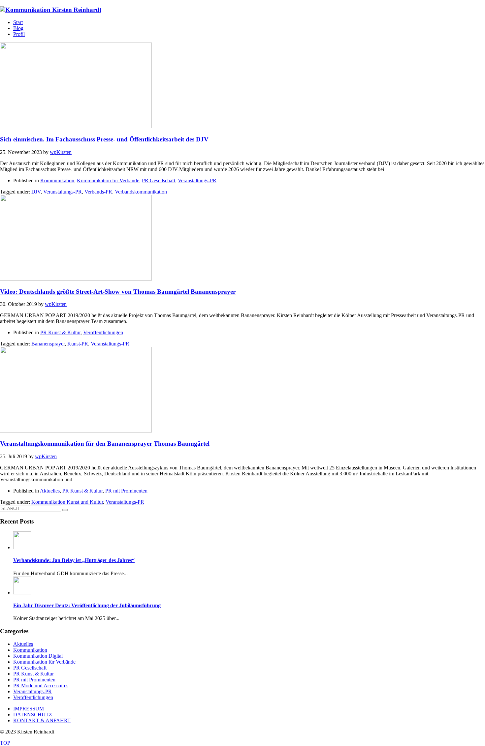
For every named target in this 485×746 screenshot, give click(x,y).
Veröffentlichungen (103, 332)
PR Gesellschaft (158, 180)
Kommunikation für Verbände (108, 180)
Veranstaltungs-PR (197, 180)
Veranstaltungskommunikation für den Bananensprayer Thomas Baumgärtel (105, 443)
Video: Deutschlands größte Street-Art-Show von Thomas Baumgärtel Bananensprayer (118, 291)
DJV (36, 191)
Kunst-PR (77, 343)
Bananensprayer (48, 343)
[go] (65, 510)
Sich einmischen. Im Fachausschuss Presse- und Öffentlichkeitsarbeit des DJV (104, 139)
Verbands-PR (98, 191)
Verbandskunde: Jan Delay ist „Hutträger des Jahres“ (74, 560)
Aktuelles (50, 490)
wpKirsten (61, 152)
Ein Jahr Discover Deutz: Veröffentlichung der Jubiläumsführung (87, 605)
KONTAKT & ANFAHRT (42, 720)
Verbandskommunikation (141, 191)
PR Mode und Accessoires (40, 685)
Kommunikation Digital (38, 656)
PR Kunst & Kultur (60, 332)
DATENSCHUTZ (32, 714)
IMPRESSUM (28, 708)
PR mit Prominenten (126, 490)
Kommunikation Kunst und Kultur (67, 502)
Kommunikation (57, 180)
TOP (5, 743)
